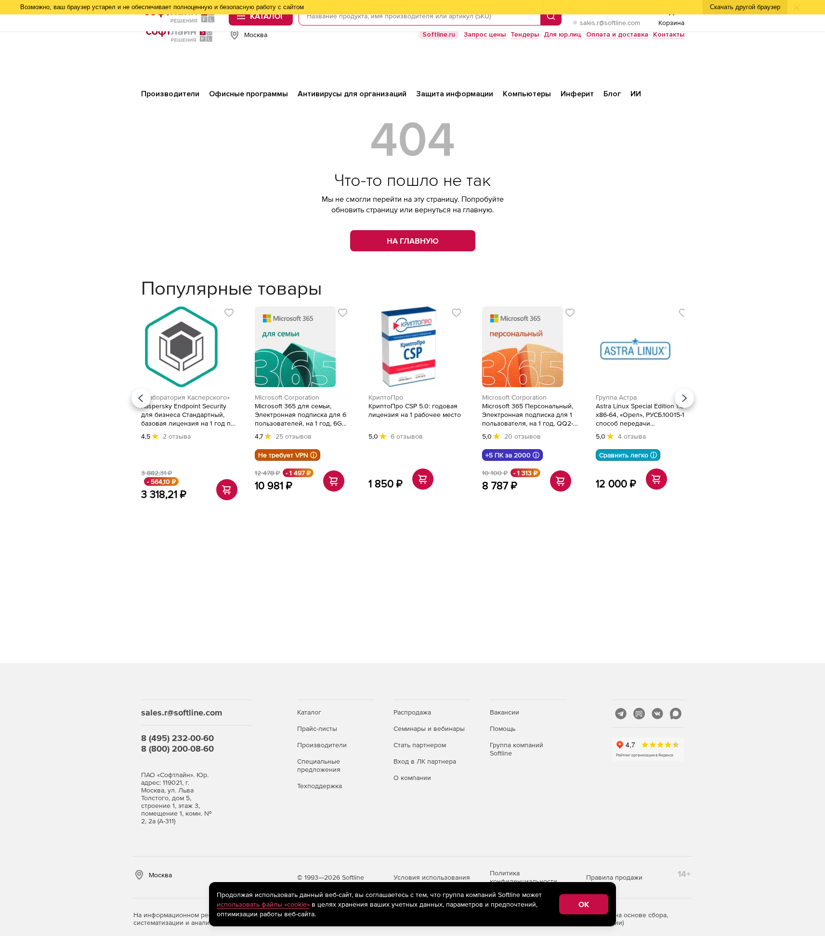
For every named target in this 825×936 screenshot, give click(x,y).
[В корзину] (226, 489)
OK (583, 904)
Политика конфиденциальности (523, 877)
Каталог (309, 712)
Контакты (668, 34)
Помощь (502, 728)
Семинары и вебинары (429, 728)
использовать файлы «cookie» (263, 904)
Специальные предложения (318, 765)
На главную (413, 240)
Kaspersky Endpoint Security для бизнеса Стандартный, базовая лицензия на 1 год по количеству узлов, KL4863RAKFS (188, 415)
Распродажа (412, 712)
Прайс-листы (317, 728)
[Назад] (141, 398)
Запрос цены (485, 34)
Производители (322, 745)
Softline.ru (438, 34)
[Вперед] (684, 398)
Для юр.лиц (562, 34)
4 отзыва (632, 436)
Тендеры (525, 34)
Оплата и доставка (617, 34)
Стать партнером (419, 745)
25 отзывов (293, 436)
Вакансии (504, 712)
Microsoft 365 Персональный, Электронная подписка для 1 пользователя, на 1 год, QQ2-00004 (527, 415)
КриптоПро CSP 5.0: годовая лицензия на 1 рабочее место (414, 410)
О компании (412, 777)
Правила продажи (614, 877)
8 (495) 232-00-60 (177, 738)
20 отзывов (522, 436)
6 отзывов (407, 436)
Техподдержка (319, 786)
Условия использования (431, 877)
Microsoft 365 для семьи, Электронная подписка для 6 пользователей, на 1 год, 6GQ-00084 (302, 415)
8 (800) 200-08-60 (177, 748)
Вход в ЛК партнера (424, 761)
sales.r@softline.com (610, 22)
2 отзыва (177, 436)
